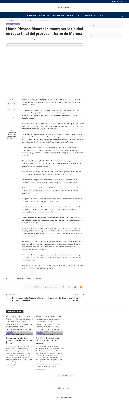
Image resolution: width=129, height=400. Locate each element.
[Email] (14, 109)
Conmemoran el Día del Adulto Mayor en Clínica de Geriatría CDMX (11, 136)
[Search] (121, 15)
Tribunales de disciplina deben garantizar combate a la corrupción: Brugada (19, 340)
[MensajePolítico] (64, 7)
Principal (16, 24)
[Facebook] (112, 1)
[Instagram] (119, 1)
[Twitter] (115, 1)
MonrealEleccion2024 (23, 278)
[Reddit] (68, 286)
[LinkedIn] (122, 1)
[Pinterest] (117, 1)
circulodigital (10, 38)
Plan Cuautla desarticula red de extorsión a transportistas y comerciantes (47, 340)
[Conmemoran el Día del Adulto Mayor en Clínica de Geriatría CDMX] (11, 125)
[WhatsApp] (62, 286)
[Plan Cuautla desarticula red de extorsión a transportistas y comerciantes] (49, 325)
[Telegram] (74, 286)
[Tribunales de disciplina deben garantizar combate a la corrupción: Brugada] (19, 325)
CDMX (9, 24)
